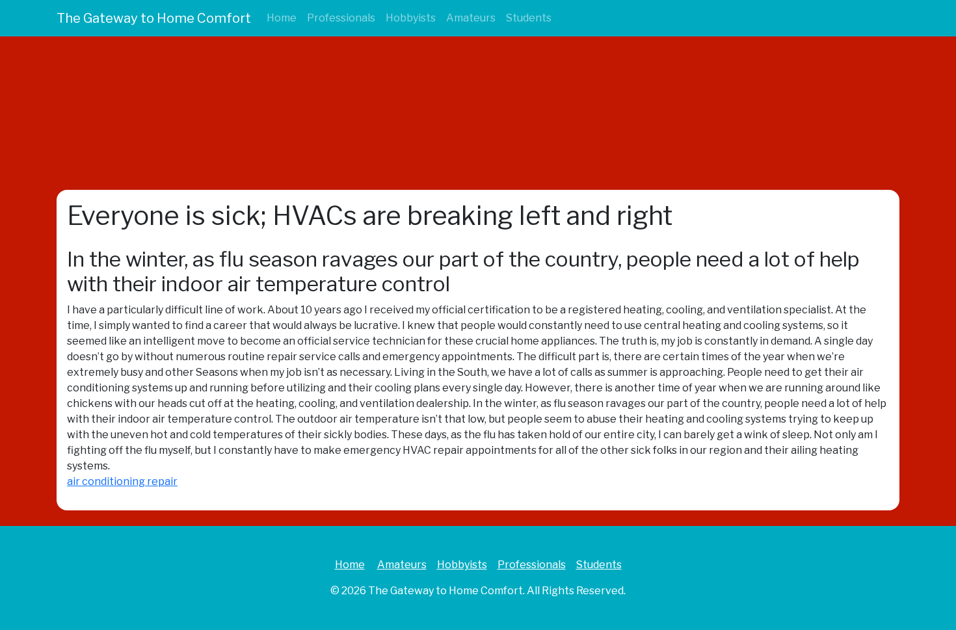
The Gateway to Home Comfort (154, 18)
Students (528, 18)
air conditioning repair (122, 481)
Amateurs (471, 18)
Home (282, 18)
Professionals (341, 18)
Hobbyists (411, 18)
